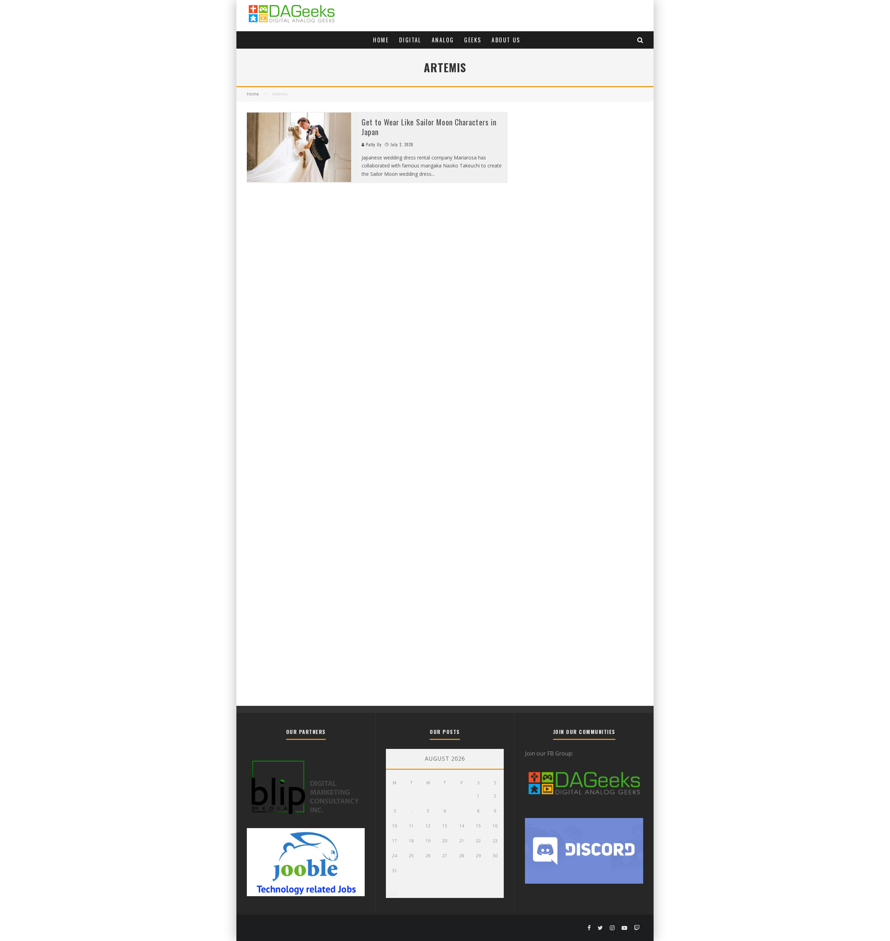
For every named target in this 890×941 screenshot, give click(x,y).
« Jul (391, 893)
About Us (506, 40)
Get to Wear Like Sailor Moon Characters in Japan (429, 127)
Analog (443, 40)
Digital (410, 40)
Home (381, 40)
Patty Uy (373, 144)
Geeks (472, 40)
